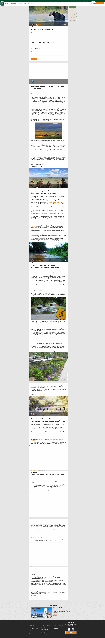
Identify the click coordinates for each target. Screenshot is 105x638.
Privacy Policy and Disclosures (59, 625)
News (29, 3)
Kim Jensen (39, 413)
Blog (84, 1)
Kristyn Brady (39, 24)
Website (32, 51)
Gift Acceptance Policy (45, 635)
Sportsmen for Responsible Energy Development (45, 213)
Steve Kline (39, 260)
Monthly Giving (43, 627)
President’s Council (44, 629)
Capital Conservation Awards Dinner (33, 633)
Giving (25, 3)
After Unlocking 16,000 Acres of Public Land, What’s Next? (73, 11)
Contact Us (87, 1)
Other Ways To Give (44, 634)
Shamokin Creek (33, 470)
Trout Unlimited (56, 231)
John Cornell (39, 81)
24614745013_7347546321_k (73, 8)
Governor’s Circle (44, 630)
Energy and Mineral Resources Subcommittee (52, 202)
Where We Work (13, 3)
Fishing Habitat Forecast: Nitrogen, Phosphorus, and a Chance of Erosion (73, 17)
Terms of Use (56, 626)
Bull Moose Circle (44, 632)
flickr (43, 517)
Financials (55, 630)
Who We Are (20, 3)
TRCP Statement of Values (33, 628)
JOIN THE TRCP (93, 3)
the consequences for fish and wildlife (48, 293)
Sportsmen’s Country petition (40, 239)
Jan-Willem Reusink (41, 394)
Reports (30, 626)
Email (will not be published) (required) (36, 48)
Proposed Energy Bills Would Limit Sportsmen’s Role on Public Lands (72, 14)
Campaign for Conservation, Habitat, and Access (45, 625)
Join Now (71, 632)
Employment (56, 628)
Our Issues (7, 3)
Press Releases (31, 625)
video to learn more (38, 595)
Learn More (55, 615)
